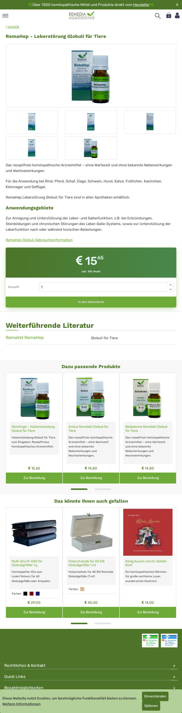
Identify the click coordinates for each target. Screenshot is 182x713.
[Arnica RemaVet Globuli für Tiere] (91, 397)
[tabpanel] (34, 428)
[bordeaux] (31, 593)
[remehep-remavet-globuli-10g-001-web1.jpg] (91, 75)
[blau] (38, 593)
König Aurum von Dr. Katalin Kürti (146, 563)
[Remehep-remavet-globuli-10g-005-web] (32, 122)
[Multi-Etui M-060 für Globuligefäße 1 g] (34, 532)
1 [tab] (79, 489)
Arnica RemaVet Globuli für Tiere (88, 429)
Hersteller (141, 5)
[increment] (170, 284)
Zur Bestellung (34, 478)
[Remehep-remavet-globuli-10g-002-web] (32, 148)
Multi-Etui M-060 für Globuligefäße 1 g (27, 563)
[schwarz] (25, 593)
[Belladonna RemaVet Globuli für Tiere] (148, 397)
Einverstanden (155, 696)
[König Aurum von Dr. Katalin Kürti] (148, 532)
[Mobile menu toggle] (5, 16)
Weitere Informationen (21, 704)
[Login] (177, 15)
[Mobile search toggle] (158, 16)
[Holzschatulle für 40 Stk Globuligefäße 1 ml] (91, 532)
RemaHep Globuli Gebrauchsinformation (39, 240)
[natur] (82, 589)
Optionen (151, 706)
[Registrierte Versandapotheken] (150, 640)
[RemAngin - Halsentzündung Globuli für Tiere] (34, 397)
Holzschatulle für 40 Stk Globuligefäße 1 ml (86, 563)
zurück (13, 27)
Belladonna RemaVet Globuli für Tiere (146, 429)
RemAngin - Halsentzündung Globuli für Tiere (33, 429)
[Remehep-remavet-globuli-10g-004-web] (91, 122)
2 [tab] (103, 489)
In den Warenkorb (91, 302)
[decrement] (170, 289)
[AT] (82, 15)
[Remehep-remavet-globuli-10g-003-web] (150, 122)
